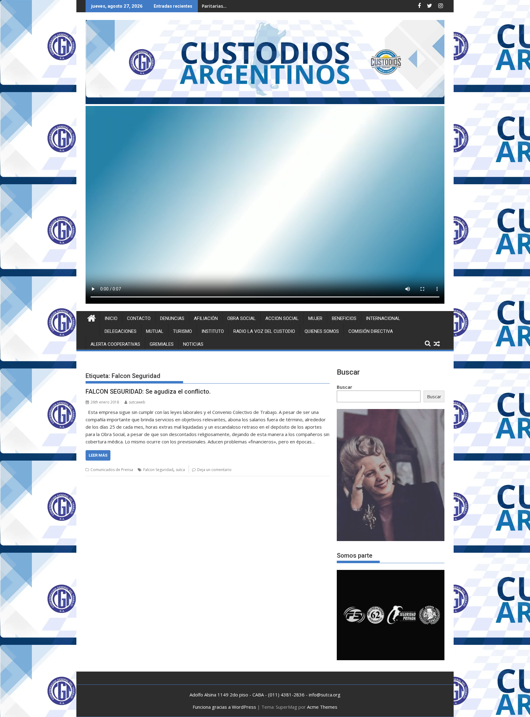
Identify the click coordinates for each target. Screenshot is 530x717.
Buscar (344, 387)
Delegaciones (120, 331)
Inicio (111, 318)
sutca (180, 469)
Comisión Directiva (370, 331)
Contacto (139, 318)
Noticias (193, 344)
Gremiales (162, 344)
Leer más (98, 455)
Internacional (383, 318)
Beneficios (344, 318)
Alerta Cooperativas (115, 344)
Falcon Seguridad (158, 469)
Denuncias (172, 318)
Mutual (154, 331)
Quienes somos (322, 331)
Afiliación (206, 318)
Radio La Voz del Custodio (264, 331)
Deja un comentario (214, 469)
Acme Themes (322, 707)
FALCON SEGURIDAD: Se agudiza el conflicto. (148, 391)
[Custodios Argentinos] (91, 317)
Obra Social (241, 318)
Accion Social (282, 318)
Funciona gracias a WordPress (224, 707)
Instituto (213, 331)
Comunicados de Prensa (111, 469)
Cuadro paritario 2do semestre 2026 (240, 6)
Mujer (315, 318)
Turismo (182, 331)
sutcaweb (137, 402)
